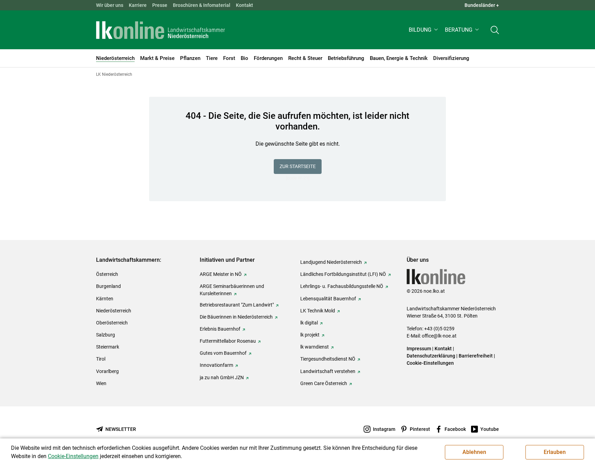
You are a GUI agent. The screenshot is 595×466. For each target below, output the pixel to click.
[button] (424, 29)
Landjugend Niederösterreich (331, 262)
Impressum (419, 348)
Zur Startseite (298, 166)
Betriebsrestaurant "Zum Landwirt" (237, 305)
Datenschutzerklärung (431, 356)
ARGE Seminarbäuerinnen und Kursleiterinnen (232, 289)
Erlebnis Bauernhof (220, 329)
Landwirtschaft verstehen (327, 371)
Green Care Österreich (323, 383)
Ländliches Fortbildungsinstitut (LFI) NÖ (343, 274)
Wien (101, 383)
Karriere (138, 5)
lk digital (309, 322)
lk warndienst (314, 347)
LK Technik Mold (317, 310)
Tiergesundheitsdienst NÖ (327, 359)
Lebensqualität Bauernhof (328, 298)
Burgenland (108, 286)
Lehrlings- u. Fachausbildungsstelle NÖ (341, 286)
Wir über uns (109, 5)
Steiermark (107, 347)
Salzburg (105, 335)
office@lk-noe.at (439, 336)
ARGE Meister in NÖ (221, 274)
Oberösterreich (112, 322)
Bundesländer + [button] (481, 5)
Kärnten (104, 298)
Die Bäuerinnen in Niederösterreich (236, 317)
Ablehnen (474, 452)
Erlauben (555, 452)
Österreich (107, 274)
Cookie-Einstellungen (430, 363)
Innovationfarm (216, 365)
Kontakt (244, 5)
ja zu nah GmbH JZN (222, 377)
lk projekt (310, 335)
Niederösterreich (113, 310)
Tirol (100, 359)
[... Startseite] (160, 30)
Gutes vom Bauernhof (223, 353)
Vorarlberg (107, 371)
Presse (159, 5)
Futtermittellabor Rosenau (228, 341)
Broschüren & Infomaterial (201, 5)
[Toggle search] (495, 29)
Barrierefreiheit (476, 356)
